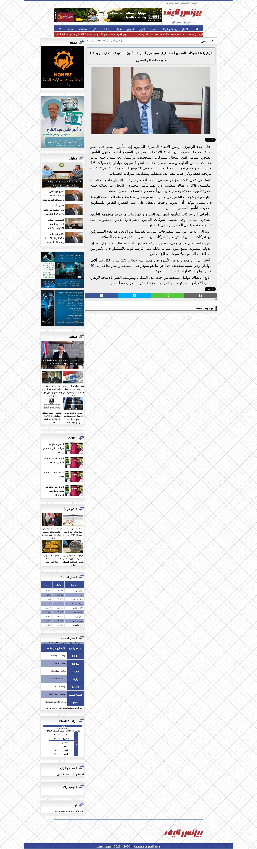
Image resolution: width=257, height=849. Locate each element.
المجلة (73, 42)
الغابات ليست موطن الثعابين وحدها (54, 460)
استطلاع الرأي (68, 767)
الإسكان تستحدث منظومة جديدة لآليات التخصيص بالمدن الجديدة (168, 34)
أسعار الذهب (69, 637)
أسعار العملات (68, 576)
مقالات (72, 437)
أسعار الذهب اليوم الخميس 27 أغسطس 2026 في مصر (52, 558)
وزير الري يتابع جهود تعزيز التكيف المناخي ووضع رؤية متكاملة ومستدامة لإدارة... (52, 533)
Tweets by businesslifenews (69, 811)
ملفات (73, 336)
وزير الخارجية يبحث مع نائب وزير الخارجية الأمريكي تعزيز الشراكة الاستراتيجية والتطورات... (81, 34)
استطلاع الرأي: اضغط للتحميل (70, 774)
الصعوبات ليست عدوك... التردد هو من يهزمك (53, 448)
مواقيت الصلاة (68, 720)
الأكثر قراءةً (70, 508)
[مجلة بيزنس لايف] (62, 67)
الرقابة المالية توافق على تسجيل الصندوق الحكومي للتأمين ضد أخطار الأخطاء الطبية (73, 559)
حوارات (73, 158)
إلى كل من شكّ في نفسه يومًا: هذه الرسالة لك (54, 490)
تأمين (204, 41)
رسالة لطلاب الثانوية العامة (54, 474)
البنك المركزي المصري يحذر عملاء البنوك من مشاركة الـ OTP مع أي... (73, 531)
